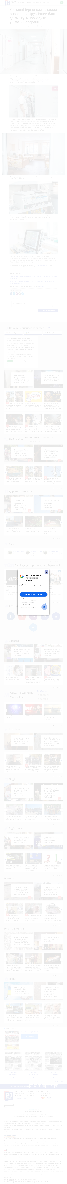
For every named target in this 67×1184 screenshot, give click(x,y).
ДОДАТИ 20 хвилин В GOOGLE (33, 594)
